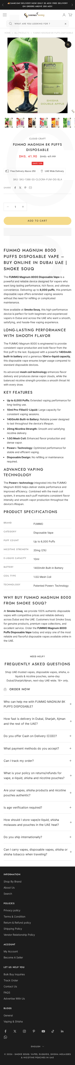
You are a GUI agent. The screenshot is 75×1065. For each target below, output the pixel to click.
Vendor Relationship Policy (19, 934)
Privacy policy (12, 910)
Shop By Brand (12, 881)
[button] (37, 232)
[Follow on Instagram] (24, 1031)
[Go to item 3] (32, 123)
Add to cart (37, 220)
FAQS (7, 992)
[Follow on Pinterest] (34, 1031)
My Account (11, 951)
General (8, 1015)
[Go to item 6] (67, 123)
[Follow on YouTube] (43, 1031)
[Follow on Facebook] (5, 1031)
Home (8, 33)
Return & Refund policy (17, 922)
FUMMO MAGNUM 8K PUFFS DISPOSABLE (53, 33)
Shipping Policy (13, 928)
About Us (9, 887)
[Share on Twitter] (20, 187)
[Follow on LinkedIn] (62, 1031)
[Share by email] (30, 187)
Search (8, 893)
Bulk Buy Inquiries (14, 974)
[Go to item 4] (44, 123)
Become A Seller (13, 957)
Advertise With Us (14, 998)
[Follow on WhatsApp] (5, 1037)
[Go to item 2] (20, 123)
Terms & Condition (14, 916)
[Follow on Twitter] (15, 1031)
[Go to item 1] (9, 123)
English (36, 1046)
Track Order (11, 980)
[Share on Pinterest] (25, 187)
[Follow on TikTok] (53, 1031)
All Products (21, 33)
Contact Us (10, 986)
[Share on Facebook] (15, 187)
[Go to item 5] (55, 123)
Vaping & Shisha (13, 1021)
